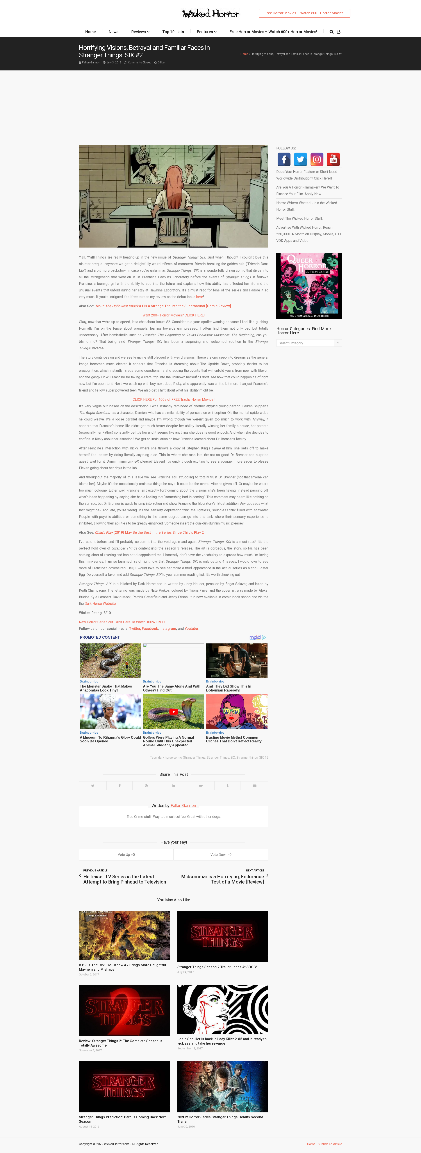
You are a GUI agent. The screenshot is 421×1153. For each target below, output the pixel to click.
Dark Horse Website (100, 604)
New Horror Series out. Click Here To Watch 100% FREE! (122, 622)
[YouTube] (333, 159)
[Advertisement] (210, 103)
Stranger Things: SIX (221, 757)
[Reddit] (200, 785)
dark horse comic (170, 757)
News (113, 31)
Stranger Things (194, 757)
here (199, 297)
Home (90, 31)
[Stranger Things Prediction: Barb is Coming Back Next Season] (124, 1086)
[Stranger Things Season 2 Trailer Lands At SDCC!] (222, 936)
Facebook (150, 629)
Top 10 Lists (173, 31)
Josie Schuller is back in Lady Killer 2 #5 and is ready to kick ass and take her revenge (222, 1041)
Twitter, (135, 629)
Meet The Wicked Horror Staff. (299, 218)
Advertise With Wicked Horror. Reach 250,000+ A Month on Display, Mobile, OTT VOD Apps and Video (308, 234)
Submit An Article (330, 1144)
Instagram (168, 629)
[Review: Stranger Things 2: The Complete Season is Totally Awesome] (124, 1010)
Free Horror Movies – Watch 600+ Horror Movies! (304, 13)
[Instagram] (317, 159)
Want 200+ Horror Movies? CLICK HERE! (174, 315)
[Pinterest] (146, 785)
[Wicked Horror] (210, 13)
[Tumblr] (227, 785)
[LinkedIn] (173, 785)
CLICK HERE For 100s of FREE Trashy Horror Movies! (174, 399)
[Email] (254, 785)
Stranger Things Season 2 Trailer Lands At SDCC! (217, 967)
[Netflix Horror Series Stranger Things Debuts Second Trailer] (222, 1086)
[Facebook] (119, 785)
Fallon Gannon (91, 62)
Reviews (138, 31)
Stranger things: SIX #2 (252, 757)
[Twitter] (92, 785)
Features (205, 31)
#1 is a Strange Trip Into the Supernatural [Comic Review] (163, 306)
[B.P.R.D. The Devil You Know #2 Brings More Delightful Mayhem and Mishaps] (124, 935)
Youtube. (192, 629)
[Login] (338, 31)
